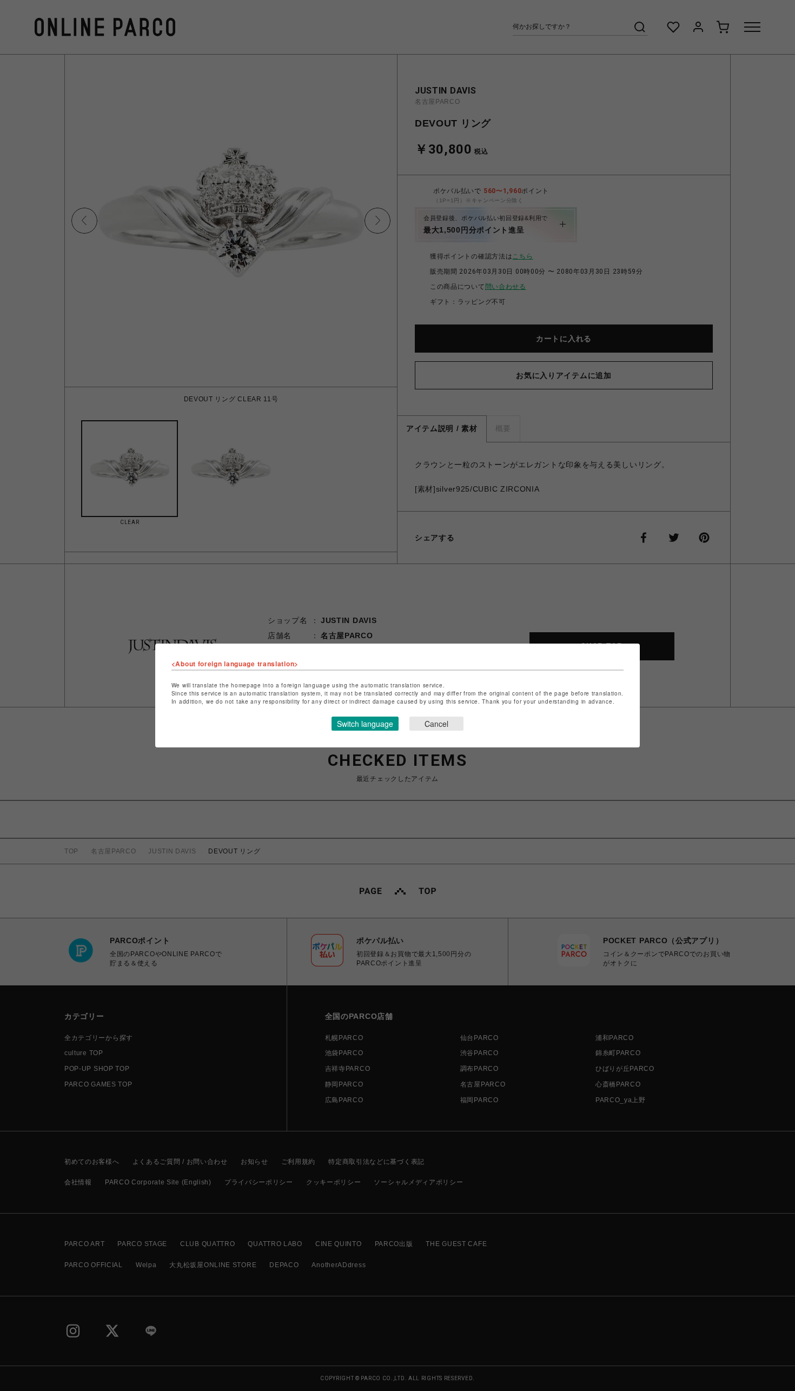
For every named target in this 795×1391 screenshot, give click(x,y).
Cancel (436, 723)
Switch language (365, 723)
